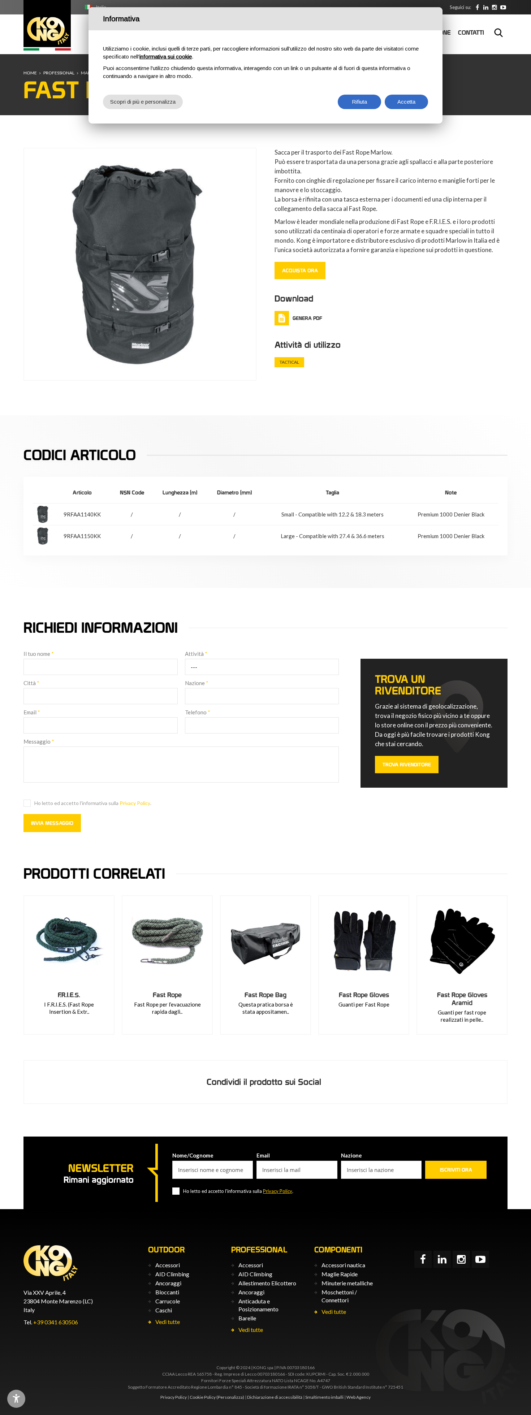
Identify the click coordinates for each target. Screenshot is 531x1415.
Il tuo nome (38, 653)
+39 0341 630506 (55, 1322)
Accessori (167, 1265)
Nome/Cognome (192, 1155)
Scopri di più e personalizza (143, 102)
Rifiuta (359, 102)
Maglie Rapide (339, 1274)
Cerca (498, 32)
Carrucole (167, 1301)
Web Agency (358, 1397)
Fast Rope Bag (265, 995)
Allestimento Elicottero (267, 1283)
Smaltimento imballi (324, 1397)
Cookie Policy (203, 1397)
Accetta (406, 102)
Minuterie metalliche (347, 1283)
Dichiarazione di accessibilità (274, 1397)
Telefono (197, 712)
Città (31, 683)
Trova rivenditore (407, 764)
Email (31, 712)
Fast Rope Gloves (364, 995)
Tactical (289, 362)
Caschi (163, 1310)
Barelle (247, 1318)
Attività (196, 653)
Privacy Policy (135, 803)
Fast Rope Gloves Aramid (462, 999)
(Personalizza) (230, 1397)
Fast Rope (167, 995)
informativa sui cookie (165, 56)
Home (30, 72)
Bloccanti (167, 1292)
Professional (58, 72)
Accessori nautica (343, 1265)
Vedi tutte (167, 1321)
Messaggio (38, 741)
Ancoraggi (168, 1283)
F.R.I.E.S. (69, 995)
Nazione (196, 683)
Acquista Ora (300, 270)
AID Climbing (172, 1274)
